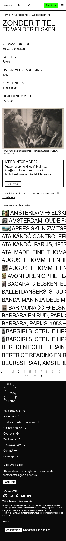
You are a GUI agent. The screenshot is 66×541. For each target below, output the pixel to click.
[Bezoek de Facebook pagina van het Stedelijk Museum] (17, 496)
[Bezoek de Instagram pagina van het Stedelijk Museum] (5, 496)
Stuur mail (13, 184)
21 (27, 376)
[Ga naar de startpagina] (10, 401)
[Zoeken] (19, 5)
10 (58, 371)
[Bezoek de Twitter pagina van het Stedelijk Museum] (23, 496)
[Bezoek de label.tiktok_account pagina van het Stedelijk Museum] (12, 496)
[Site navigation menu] (61, 5)
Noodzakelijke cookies (36, 529)
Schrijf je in (10, 482)
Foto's (6, 61)
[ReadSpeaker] (29, 5)
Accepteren (13, 529)
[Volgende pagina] (40, 376)
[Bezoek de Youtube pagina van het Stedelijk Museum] (29, 496)
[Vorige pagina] (1, 372)
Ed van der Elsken (13, 48)
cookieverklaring (9, 513)
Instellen (6, 522)
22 (34, 376)
